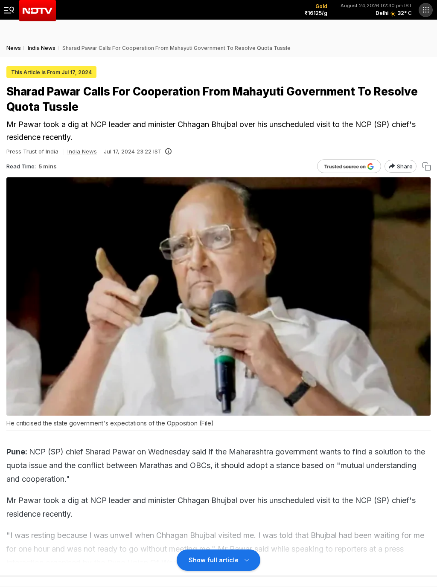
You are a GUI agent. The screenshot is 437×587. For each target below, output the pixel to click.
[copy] (426, 166)
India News (82, 151)
